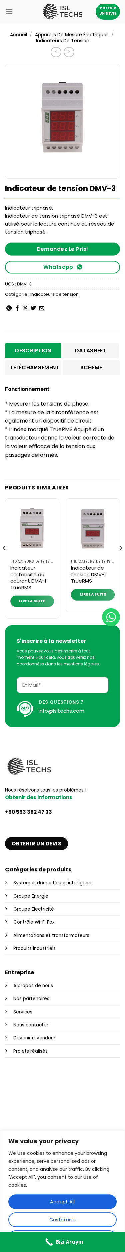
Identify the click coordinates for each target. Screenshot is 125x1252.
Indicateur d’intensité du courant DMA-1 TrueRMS (28, 578)
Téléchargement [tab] (34, 367)
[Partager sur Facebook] (17, 308)
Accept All (62, 1201)
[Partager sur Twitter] (33, 308)
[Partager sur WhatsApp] (9, 308)
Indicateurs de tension (62, 40)
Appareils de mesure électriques (72, 34)
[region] (62, 1191)
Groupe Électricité (33, 909)
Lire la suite (32, 601)
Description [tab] (33, 350)
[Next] (120, 561)
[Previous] (4, 561)
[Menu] (9, 11)
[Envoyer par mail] (41, 308)
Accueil (18, 34)
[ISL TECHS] (62, 11)
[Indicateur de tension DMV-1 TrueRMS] (93, 530)
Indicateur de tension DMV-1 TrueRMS (88, 574)
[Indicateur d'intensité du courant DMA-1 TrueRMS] (32, 530)
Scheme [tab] (91, 367)
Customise (62, 1219)
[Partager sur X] (25, 308)
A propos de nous (33, 986)
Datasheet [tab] (90, 350)
